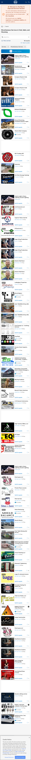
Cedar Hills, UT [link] (18, 392)
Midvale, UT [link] (17, 565)
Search (7, 26)
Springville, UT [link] (17, 718)
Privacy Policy (8, 750)
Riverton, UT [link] (17, 166)
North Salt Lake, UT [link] (18, 230)
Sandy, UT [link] (17, 534)
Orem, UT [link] (16, 208)
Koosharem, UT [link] (18, 381)
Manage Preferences (9, 757)
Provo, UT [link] (17, 241)
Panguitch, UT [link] (17, 295)
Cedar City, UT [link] (17, 58)
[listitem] (15, 59)
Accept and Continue (20, 757)
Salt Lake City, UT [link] (18, 78)
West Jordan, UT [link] (18, 69)
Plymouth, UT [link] (17, 177)
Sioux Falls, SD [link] (18, 155)
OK (29, 737)
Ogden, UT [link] (17, 338)
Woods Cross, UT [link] (18, 361)
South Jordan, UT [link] (18, 436)
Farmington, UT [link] (18, 609)
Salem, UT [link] (17, 545)
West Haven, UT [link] (18, 262)
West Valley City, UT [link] (19, 123)
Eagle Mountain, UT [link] (18, 403)
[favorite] (27, 62)
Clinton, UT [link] (17, 372)
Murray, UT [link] (17, 284)
